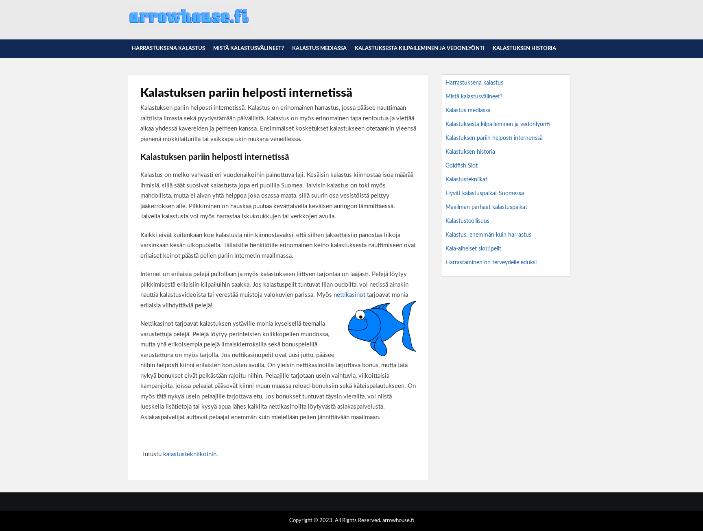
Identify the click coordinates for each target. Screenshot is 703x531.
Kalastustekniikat (466, 180)
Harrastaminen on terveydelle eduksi (491, 263)
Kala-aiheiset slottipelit (473, 249)
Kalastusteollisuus (467, 221)
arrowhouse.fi (398, 520)
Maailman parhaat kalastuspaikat (486, 207)
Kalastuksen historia (524, 48)
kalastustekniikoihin (189, 454)
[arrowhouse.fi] (189, 32)
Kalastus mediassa (319, 48)
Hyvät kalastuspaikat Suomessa (484, 193)
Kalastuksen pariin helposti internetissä (494, 138)
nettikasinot (349, 295)
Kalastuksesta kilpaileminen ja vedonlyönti (420, 48)
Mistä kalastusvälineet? (248, 48)
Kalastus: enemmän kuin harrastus (488, 235)
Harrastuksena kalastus (168, 48)
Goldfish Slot (461, 166)
